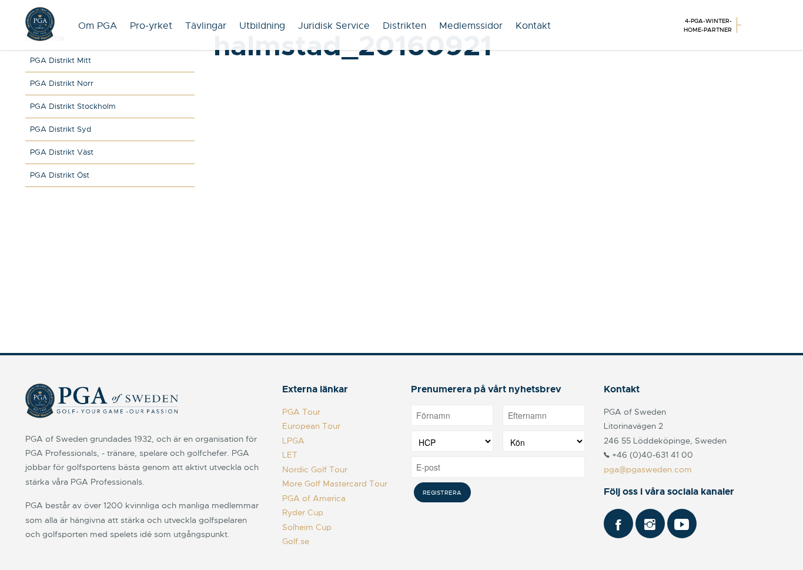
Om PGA (97, 26)
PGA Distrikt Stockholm (73, 106)
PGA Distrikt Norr (61, 83)
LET (289, 454)
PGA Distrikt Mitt (60, 60)
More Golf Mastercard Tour (334, 483)
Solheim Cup (307, 527)
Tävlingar (205, 26)
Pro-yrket (151, 26)
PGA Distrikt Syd (60, 129)
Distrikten (404, 26)
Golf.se (295, 541)
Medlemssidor (471, 26)
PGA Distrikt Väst (61, 152)
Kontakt (533, 26)
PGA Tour (301, 411)
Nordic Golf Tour (314, 469)
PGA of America (314, 498)
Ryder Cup (302, 512)
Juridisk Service (334, 26)
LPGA (293, 440)
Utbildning (262, 26)
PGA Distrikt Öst (59, 175)
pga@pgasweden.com (648, 469)
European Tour (311, 426)
